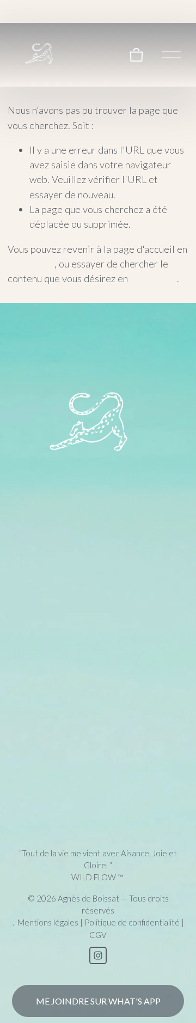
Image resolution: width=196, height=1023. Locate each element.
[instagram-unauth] (98, 955)
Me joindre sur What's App (98, 1001)
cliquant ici (31, 264)
